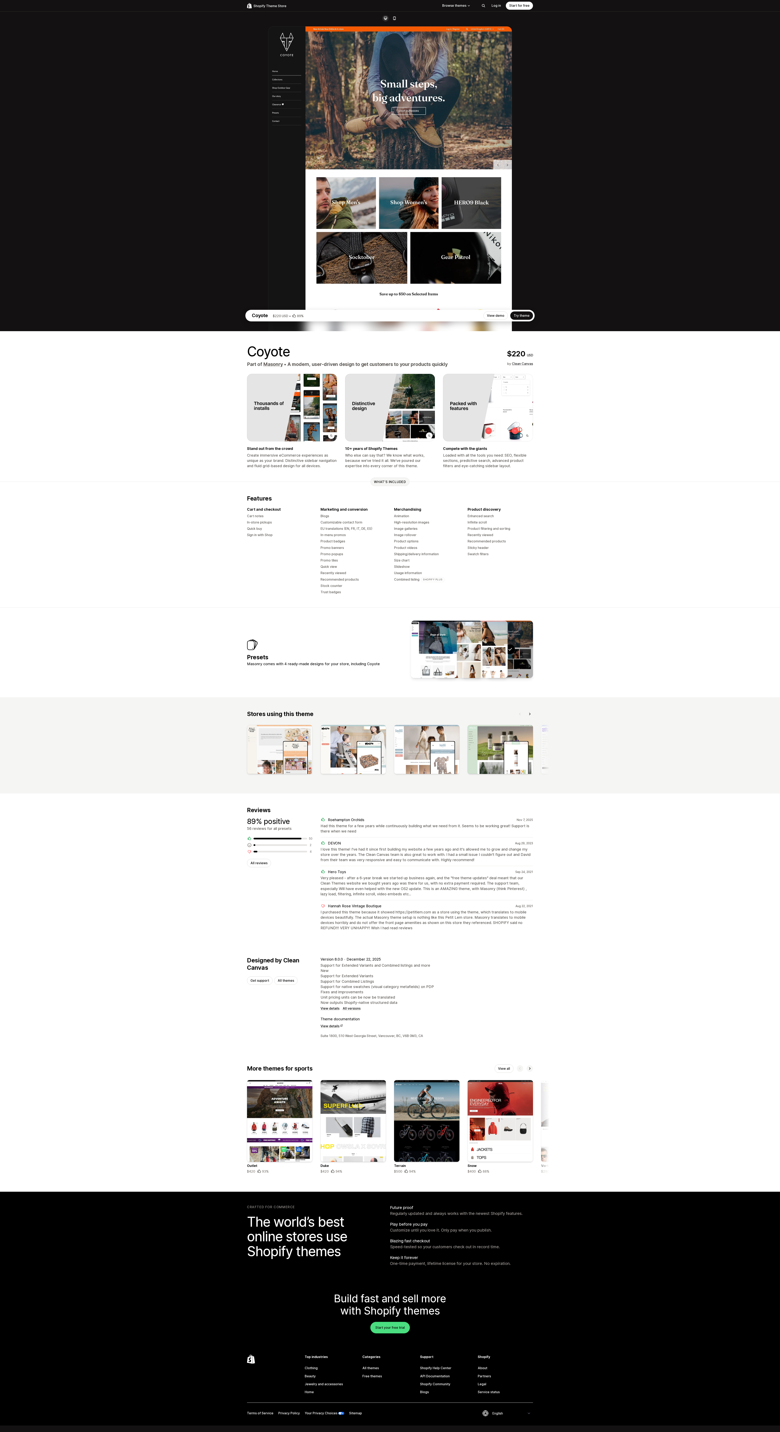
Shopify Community (435, 1384)
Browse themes (454, 5)
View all (504, 1068)
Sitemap (355, 1413)
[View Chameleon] (434, 649)
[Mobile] (394, 18)
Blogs (424, 1392)
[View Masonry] (485, 649)
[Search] (483, 5)
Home (309, 1392)
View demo (495, 315)
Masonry (273, 364)
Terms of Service (260, 1413)
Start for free (519, 5)
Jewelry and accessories (324, 1384)
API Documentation (435, 1376)
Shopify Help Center (435, 1368)
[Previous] (520, 714)
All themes (286, 980)
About (482, 1368)
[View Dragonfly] (459, 649)
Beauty (310, 1376)
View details (330, 1008)
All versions (352, 1008)
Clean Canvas (522, 364)
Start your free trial (390, 1327)
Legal (482, 1384)
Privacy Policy (289, 1413)
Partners (484, 1376)
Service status (489, 1392)
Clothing (311, 1368)
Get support (259, 980)
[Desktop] (385, 18)
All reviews (259, 863)
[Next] (529, 714)
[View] (279, 750)
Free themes (372, 1376)
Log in (496, 5)
